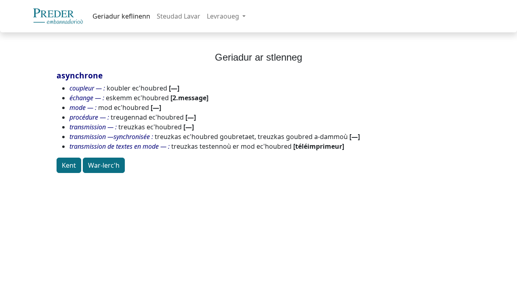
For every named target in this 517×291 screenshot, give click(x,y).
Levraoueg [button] (224, 16)
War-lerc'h (104, 165)
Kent (69, 165)
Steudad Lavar (178, 16)
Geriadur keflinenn (121, 16)
